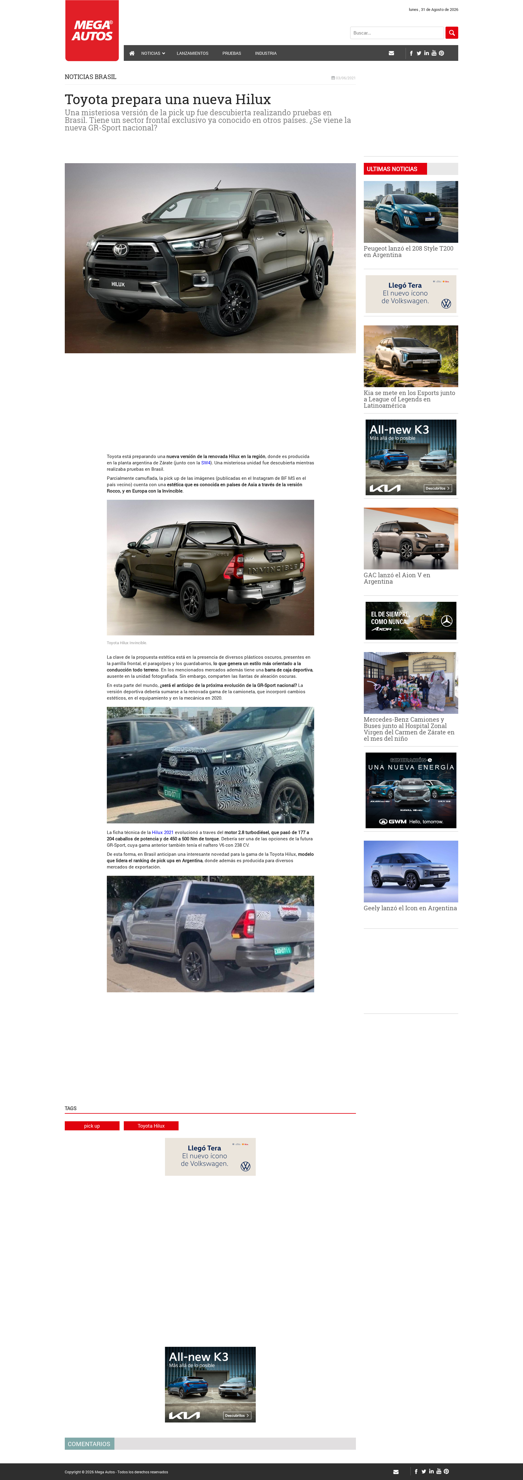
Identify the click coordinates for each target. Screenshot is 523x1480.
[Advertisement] (210, 400)
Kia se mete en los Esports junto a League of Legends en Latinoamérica (409, 399)
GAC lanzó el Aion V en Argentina (397, 578)
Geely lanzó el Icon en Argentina (410, 908)
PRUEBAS (231, 53)
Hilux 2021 (163, 832)
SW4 (205, 463)
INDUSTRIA (266, 53)
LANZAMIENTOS (193, 53)
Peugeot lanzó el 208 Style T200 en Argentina (408, 251)
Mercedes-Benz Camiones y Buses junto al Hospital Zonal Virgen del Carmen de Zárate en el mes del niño (409, 728)
